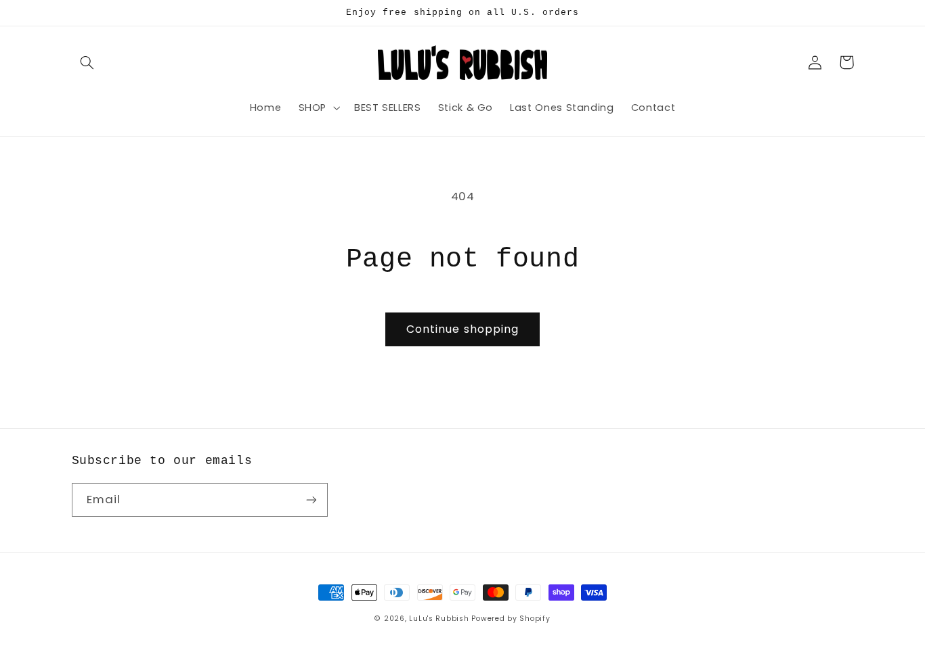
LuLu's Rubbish (439, 618)
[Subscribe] (310, 499)
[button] (87, 62)
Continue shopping (462, 329)
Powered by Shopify (510, 618)
